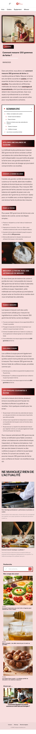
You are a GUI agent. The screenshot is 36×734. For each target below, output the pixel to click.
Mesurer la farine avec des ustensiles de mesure (17, 122)
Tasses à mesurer (12, 126)
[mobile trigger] (10, 4)
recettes (5, 84)
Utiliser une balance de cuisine (14, 114)
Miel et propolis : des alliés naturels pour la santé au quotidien (16, 643)
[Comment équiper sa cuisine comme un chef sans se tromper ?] (18, 695)
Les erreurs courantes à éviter (14, 132)
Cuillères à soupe (12, 129)
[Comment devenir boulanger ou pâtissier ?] (18, 535)
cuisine (23, 79)
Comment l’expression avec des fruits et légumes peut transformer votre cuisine (16, 608)
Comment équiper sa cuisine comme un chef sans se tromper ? (18, 705)
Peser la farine (11, 119)
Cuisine (8, 46)
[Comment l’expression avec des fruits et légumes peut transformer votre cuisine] (18, 590)
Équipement (6, 506)
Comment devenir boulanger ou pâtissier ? (13, 550)
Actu (4, 546)
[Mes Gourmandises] (19, 4)
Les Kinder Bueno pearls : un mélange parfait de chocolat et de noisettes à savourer (15, 679)
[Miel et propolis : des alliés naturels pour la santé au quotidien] (18, 625)
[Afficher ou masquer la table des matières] (26, 109)
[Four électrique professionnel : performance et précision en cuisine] (18, 495)
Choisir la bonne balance (14, 116)
